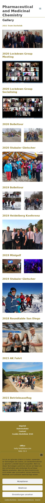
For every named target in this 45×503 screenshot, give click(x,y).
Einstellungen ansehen (22, 494)
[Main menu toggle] (40, 8)
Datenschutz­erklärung (26, 500)
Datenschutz (22, 429)
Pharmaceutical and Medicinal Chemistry (17, 11)
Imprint (37, 500)
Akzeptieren (22, 481)
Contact (22, 431)
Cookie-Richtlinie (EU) (22, 434)
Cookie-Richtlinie (10, 500)
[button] (41, 455)
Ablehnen (22, 488)
